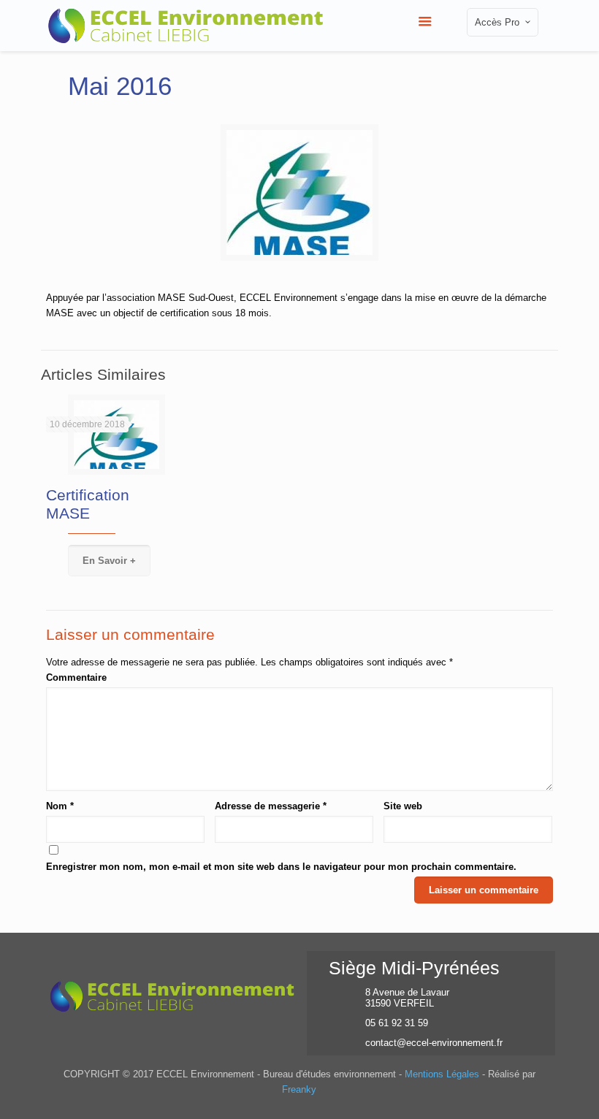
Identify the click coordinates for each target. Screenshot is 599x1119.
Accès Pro (497, 22)
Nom (60, 806)
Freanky (299, 1089)
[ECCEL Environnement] (186, 22)
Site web (403, 806)
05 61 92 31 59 (396, 1022)
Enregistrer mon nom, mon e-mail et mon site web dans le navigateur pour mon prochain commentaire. (281, 866)
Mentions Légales (442, 1074)
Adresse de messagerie (271, 806)
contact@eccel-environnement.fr (434, 1042)
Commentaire (76, 677)
